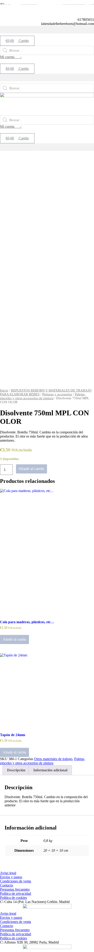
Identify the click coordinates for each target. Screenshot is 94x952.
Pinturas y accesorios (57, 394)
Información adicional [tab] (50, 770)
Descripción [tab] (16, 770)
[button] (47, 29)
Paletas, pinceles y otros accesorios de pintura (43, 396)
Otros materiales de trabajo (53, 759)
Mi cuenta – (11, 57)
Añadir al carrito (31, 469)
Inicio (4, 390)
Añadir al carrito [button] (14, 639)
